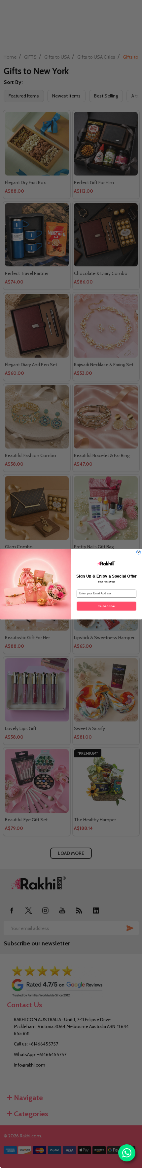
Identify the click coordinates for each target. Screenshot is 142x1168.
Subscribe (106, 606)
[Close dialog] (138, 552)
